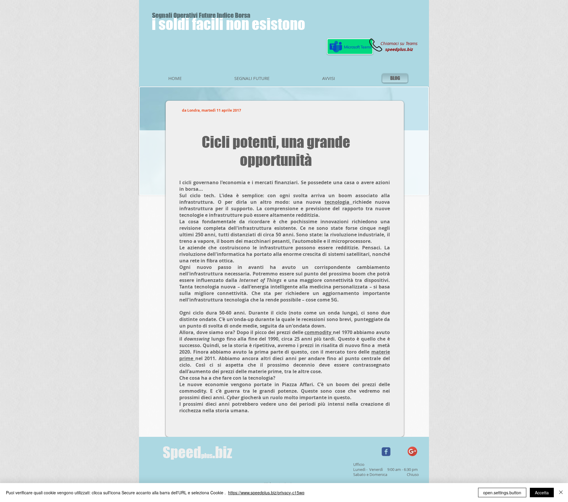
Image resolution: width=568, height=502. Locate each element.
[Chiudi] (560, 492)
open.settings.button (502, 492)
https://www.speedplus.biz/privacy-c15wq (266, 492)
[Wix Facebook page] (386, 451)
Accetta (542, 492)
